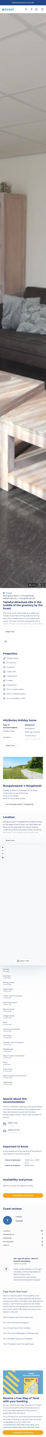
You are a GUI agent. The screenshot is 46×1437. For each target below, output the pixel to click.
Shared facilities (14, 1132)
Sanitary (11, 1125)
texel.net (9, 1422)
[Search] (26, 9)
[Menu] (43, 9)
